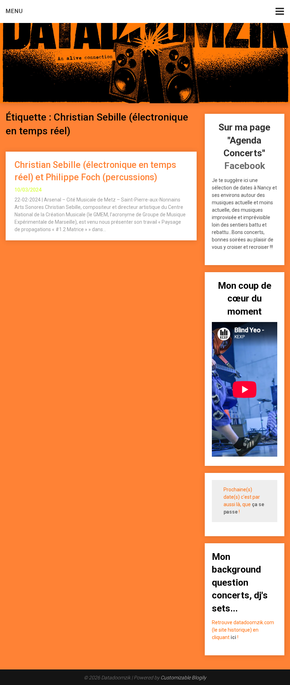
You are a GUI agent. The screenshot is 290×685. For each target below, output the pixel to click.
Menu (14, 11)
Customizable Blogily (183, 677)
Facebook (244, 165)
